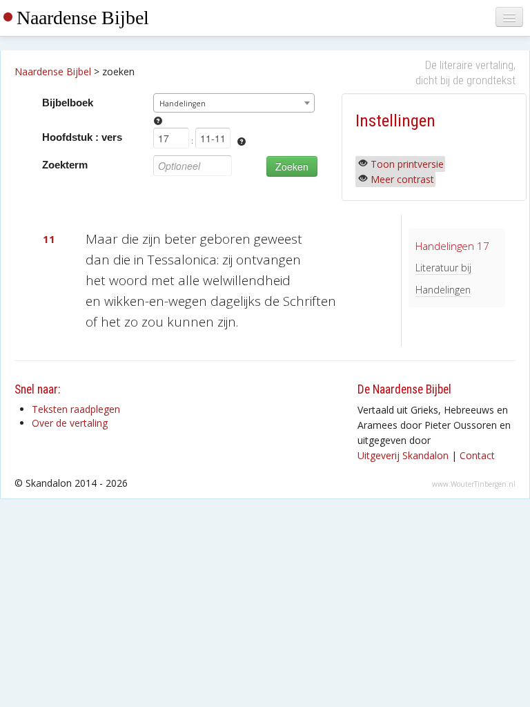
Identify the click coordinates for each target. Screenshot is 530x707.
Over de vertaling (70, 422)
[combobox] (233, 103)
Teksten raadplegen (76, 409)
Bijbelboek (67, 102)
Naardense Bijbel (83, 17)
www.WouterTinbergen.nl (474, 484)
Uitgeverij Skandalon (403, 455)
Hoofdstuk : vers (82, 137)
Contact (477, 455)
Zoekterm (65, 165)
